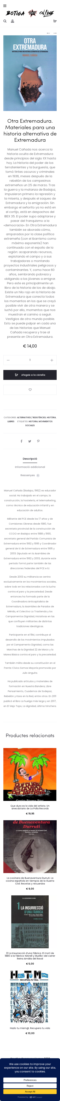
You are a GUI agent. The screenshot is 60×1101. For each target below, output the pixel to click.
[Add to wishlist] (30, 390)
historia (33, 421)
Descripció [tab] (30, 459)
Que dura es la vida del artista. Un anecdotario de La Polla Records (30, 807)
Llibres (11, 421)
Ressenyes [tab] (29, 475)
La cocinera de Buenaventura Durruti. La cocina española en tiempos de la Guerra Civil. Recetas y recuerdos (30, 880)
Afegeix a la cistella (33, 375)
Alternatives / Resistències (31, 417)
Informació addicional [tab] (30, 467)
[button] (8, 360)
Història (51, 417)
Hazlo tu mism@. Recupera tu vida (30, 1028)
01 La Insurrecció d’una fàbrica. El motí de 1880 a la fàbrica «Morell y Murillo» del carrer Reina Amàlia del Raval (30, 956)
